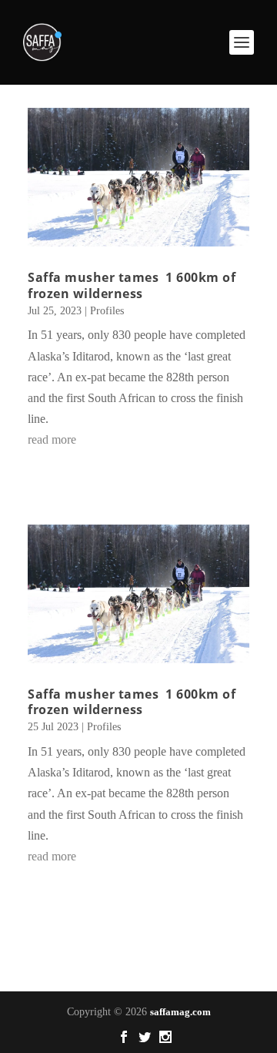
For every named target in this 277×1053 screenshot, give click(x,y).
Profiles (107, 311)
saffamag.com (180, 1012)
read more (52, 439)
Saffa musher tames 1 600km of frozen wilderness (131, 285)
